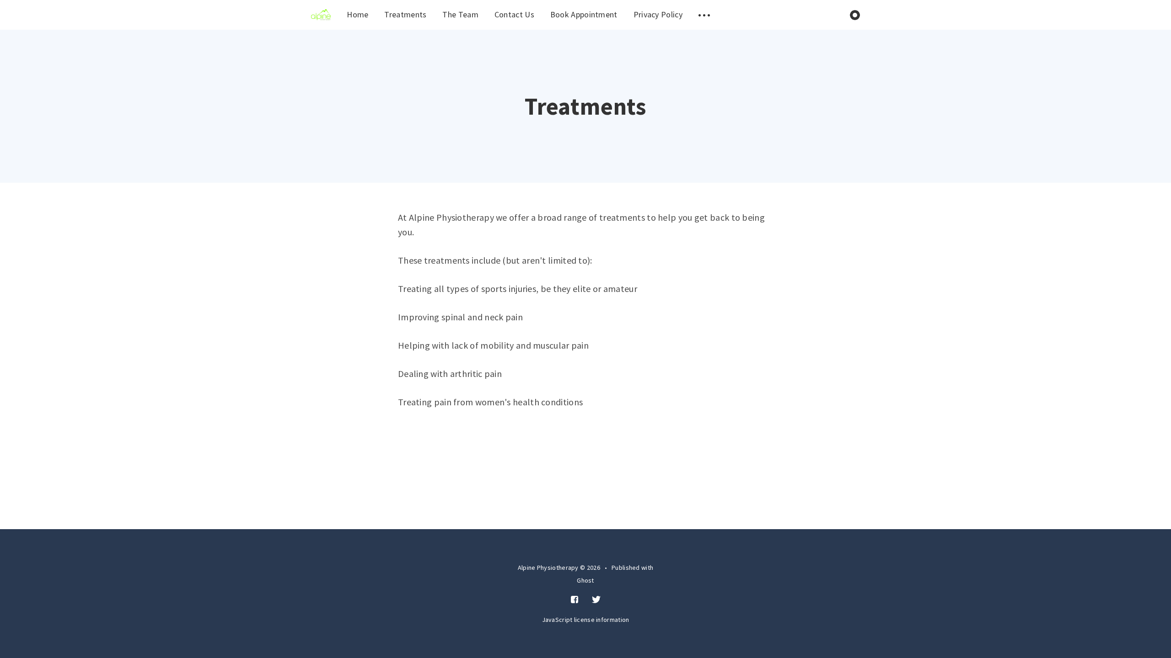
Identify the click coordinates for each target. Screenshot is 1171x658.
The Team (460, 14)
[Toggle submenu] (704, 15)
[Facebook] (574, 600)
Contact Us (514, 14)
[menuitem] (321, 15)
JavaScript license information (585, 620)
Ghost (585, 580)
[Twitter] (596, 600)
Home (357, 14)
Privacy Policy (658, 14)
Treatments (405, 14)
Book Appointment (584, 14)
